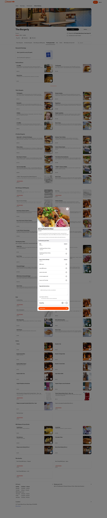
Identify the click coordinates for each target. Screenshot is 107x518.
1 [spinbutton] (64, 303)
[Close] (67, 209)
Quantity (41, 303)
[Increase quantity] (67, 303)
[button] (53, 217)
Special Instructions (44, 286)
